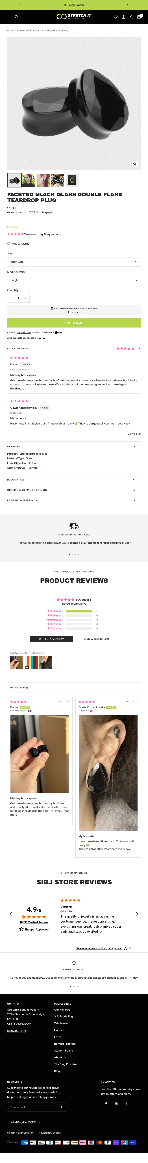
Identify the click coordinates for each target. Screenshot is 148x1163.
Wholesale (61, 1023)
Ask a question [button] (96, 638)
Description (15, 479)
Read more (17, 388)
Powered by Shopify (50, 1132)
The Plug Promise (65, 1064)
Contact (59, 1030)
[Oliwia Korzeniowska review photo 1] (108, 773)
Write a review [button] (51, 638)
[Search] (16, 16)
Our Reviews (62, 1009)
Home (10, 30)
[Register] (60, 1107)
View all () (134, 433)
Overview (14, 446)
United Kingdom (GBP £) (23, 1122)
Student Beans (63, 1050)
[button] (15, 234)
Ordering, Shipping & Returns (27, 490)
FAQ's (57, 1037)
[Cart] (139, 16)
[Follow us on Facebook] (106, 1104)
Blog (57, 1071)
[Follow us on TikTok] (126, 1104)
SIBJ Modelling (63, 1016)
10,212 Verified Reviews (34, 922)
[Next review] (137, 915)
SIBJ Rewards (74, 312)
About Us (60, 1057)
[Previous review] (11, 915)
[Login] (131, 16)
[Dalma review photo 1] (39, 754)
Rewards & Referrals (22, 500)
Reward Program (65, 1043)
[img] (18, 702)
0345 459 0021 (16, 1031)
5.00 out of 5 (83, 599)
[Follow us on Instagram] (116, 1104)
